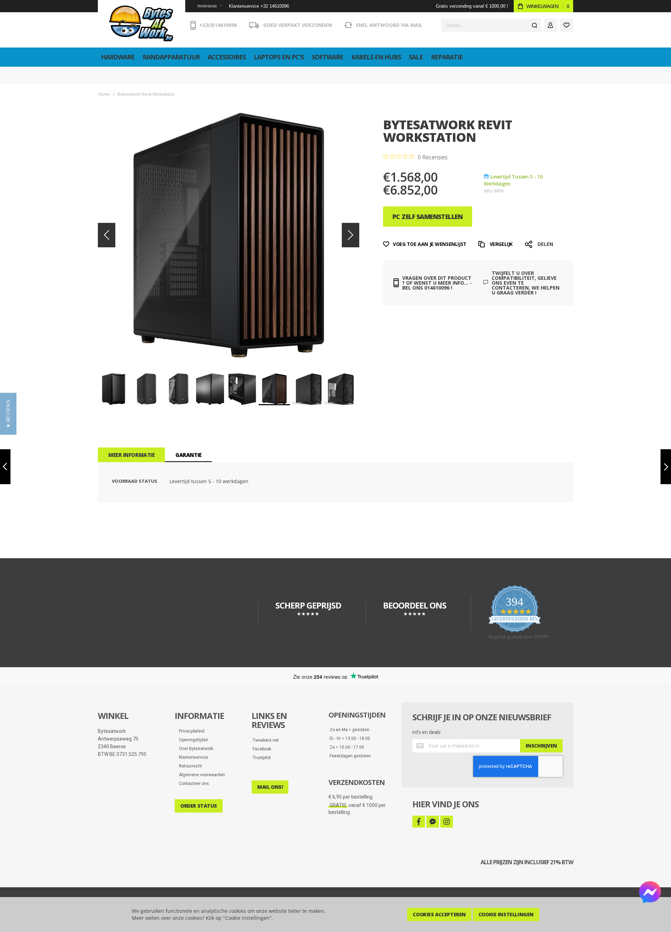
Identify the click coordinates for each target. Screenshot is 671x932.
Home (104, 94)
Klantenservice (192, 757)
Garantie (188, 454)
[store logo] (141, 23)
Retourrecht (189, 766)
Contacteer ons (192, 783)
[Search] (534, 25)
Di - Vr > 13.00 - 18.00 (350, 738)
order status (198, 805)
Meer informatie (131, 454)
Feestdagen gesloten (350, 755)
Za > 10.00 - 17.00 (347, 747)
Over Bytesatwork (194, 748)
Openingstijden (192, 739)
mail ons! (270, 787)
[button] (205, 6)
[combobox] (491, 25)
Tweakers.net (266, 740)
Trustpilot (262, 757)
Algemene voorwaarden (200, 774)
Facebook (262, 749)
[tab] (131, 454)
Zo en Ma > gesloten (349, 729)
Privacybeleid (190, 731)
